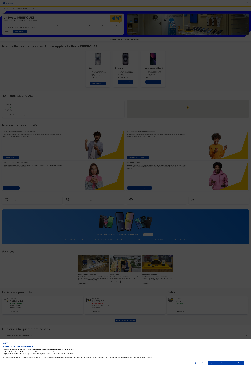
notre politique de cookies (146, 357)
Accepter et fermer (236, 363)
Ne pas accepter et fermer (217, 363)
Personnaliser (201, 363)
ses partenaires (26, 349)
